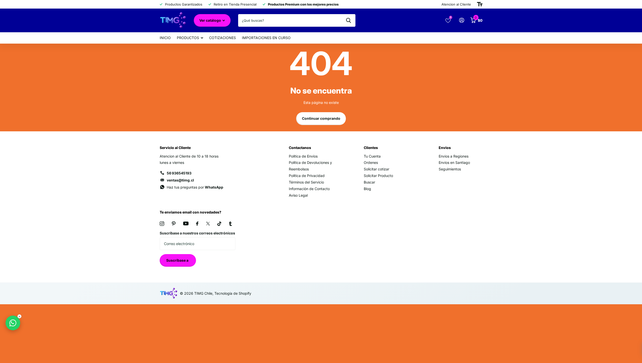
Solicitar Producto (378, 175)
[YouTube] (185, 223)
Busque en (348, 20)
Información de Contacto (309, 189)
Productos (188, 38)
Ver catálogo (210, 20)
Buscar (369, 182)
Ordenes (371, 162)
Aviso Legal (298, 195)
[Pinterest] (174, 223)
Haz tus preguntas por (195, 187)
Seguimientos (450, 169)
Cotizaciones (222, 38)
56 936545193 (179, 173)
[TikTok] (219, 223)
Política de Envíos (303, 156)
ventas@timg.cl (180, 180)
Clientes (371, 147)
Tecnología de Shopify (232, 293)
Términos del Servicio (306, 182)
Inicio (165, 38)
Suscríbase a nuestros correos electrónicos (197, 233)
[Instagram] (162, 223)
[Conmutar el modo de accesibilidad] (480, 4)
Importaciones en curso (266, 38)
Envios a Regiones (453, 156)
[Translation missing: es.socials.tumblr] (230, 223)
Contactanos (300, 147)
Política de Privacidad (307, 175)
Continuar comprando (321, 118)
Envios (445, 147)
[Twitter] (208, 223)
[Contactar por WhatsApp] (13, 323)
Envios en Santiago (454, 162)
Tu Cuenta (372, 156)
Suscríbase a (177, 260)
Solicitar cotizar (376, 169)
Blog (367, 189)
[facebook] (197, 224)
